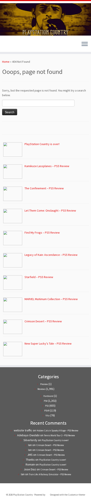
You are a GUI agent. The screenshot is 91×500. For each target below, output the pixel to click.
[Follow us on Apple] (15, 45)
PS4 (45, 400)
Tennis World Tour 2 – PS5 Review (59, 435)
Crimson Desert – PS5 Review (50, 445)
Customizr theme (76, 494)
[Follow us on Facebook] (8, 45)
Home (6, 62)
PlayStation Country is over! (55, 440)
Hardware (48, 396)
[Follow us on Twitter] (4, 45)
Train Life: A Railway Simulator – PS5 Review (50, 474)
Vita (48, 415)
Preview (44, 384)
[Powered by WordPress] (47, 493)
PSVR (46, 410)
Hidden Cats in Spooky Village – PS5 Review (57, 430)
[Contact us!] (19, 45)
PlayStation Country (23, 494)
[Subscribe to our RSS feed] (12, 45)
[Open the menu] (84, 44)
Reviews (41, 389)
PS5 (47, 405)
